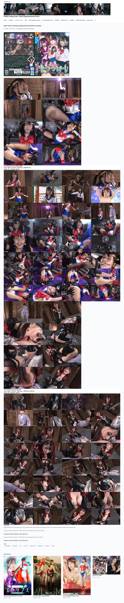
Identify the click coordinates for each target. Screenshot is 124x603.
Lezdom (11, 20)
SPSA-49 (40, 545)
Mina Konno (33, 545)
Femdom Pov (64, 20)
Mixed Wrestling (80, 20)
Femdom (72, 20)
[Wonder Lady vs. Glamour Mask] (47, 575)
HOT (26, 20)
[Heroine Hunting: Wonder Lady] (77, 575)
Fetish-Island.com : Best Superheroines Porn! (22, 16)
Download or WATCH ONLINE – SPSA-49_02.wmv (16, 540)
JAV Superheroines (47, 20)
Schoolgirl (14, 545)
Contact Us (90, 20)
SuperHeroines (19, 20)
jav (20, 545)
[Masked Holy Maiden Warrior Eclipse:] (17, 575)
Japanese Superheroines (29, 28)
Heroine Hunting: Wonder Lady (71, 596)
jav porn (26, 545)
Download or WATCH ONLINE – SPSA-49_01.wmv (16, 534)
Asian (53, 545)
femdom (47, 545)
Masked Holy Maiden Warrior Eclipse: (13, 596)
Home (5, 20)
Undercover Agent (97, 575)
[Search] (95, 20)
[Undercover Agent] (106, 565)
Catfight (57, 20)
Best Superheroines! (34, 20)
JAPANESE (7, 545)
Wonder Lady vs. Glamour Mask (41, 596)
